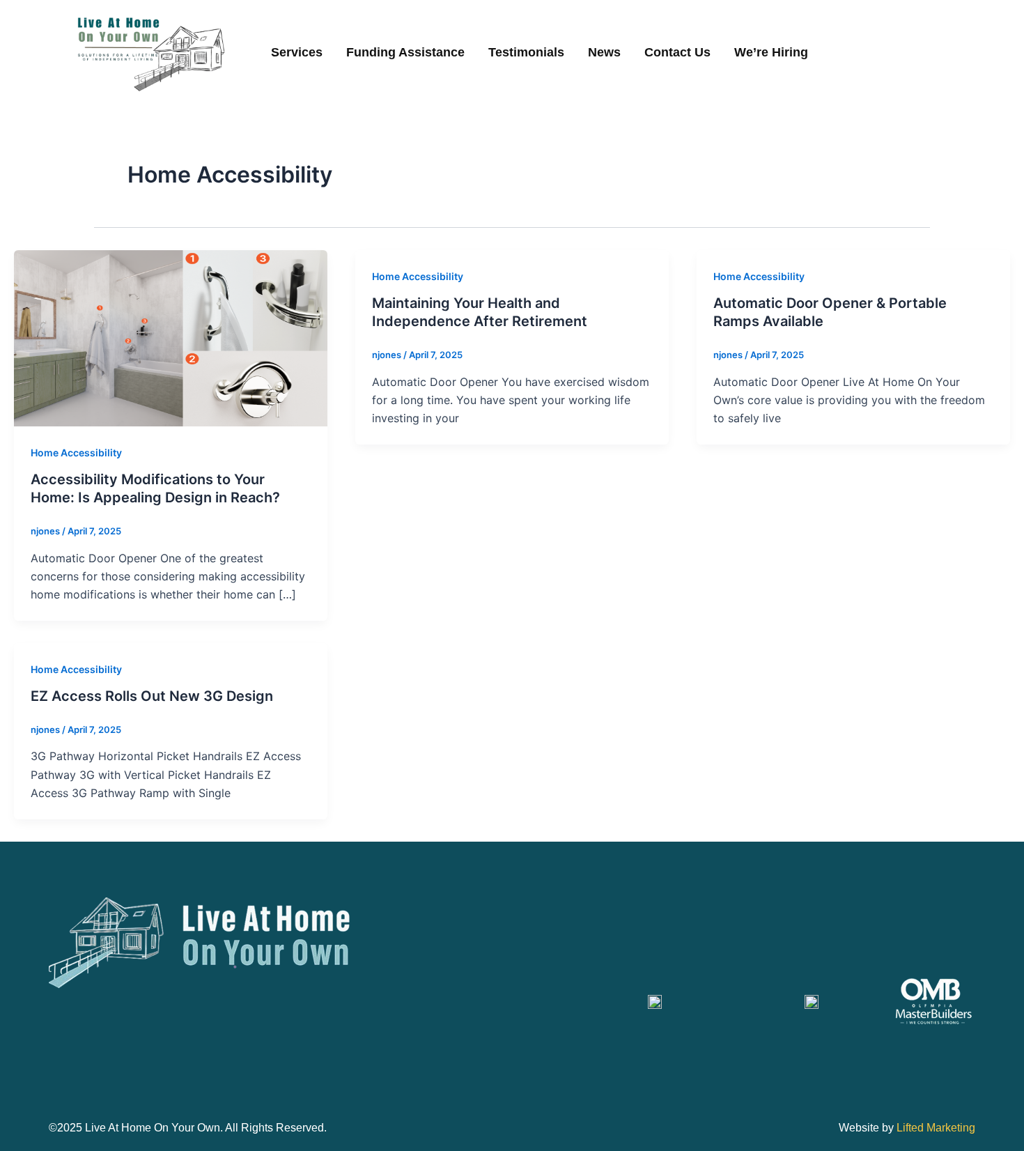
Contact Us (677, 52)
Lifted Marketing (936, 1128)
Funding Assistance (405, 52)
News (604, 52)
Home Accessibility (76, 452)
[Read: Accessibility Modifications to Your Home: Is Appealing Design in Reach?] (170, 337)
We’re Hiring (771, 52)
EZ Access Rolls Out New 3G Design (152, 696)
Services (297, 52)
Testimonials (526, 52)
